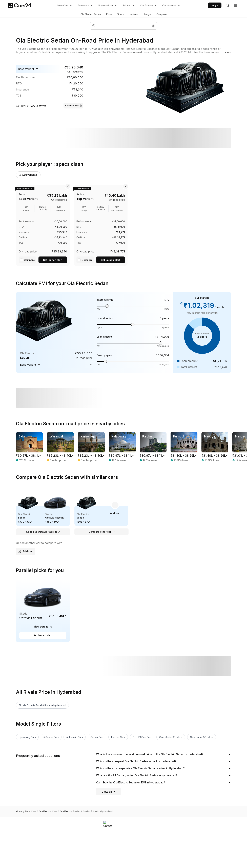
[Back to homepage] (19, 5)
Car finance (146, 5)
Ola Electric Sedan (90, 14)
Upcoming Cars (27, 737)
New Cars (62, 5)
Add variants (29, 174)
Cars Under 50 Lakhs (201, 737)
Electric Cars (118, 737)
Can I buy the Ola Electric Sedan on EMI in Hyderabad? (130, 782)
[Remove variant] (68, 186)
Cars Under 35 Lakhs (170, 737)
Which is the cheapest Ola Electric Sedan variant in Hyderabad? (136, 761)
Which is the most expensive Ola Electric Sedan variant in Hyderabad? (140, 768)
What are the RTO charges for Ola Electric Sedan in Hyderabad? (136, 775)
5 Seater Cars (51, 737)
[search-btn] (227, 5)
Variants (134, 14)
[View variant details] (43, 224)
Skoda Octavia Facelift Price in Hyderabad (42, 705)
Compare (161, 14)
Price (109, 14)
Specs (120, 14)
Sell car (126, 5)
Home (20, 811)
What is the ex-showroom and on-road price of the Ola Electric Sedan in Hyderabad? (149, 754)
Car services (169, 5)
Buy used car (105, 5)
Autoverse (83, 5)
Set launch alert (52, 260)
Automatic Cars (74, 737)
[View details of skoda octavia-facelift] (43, 610)
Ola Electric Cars (49, 811)
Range (147, 14)
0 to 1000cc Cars (142, 737)
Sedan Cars (97, 737)
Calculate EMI (71, 105)
